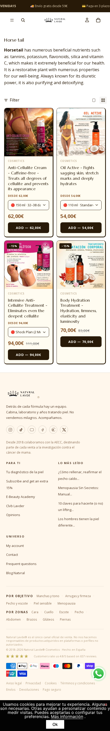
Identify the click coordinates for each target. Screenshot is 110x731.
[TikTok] (21, 430)
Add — (28, 227)
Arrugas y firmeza (78, 596)
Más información (67, 716)
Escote (64, 612)
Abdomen (13, 619)
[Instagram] (10, 430)
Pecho (79, 612)
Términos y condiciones (77, 683)
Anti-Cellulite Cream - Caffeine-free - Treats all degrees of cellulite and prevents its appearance (28, 178)
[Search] (23, 20)
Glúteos (48, 619)
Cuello (48, 612)
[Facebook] (42, 430)
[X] (64, 430)
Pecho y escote (17, 603)
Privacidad (33, 683)
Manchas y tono (48, 596)
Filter (14, 100)
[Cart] (98, 20)
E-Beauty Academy (20, 496)
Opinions (13, 514)
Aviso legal (14, 683)
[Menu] (12, 20)
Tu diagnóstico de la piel (24, 472)
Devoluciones (29, 689)
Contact (12, 554)
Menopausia (66, 603)
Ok (55, 724)
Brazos (32, 619)
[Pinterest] (53, 430)
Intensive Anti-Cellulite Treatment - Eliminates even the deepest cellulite (27, 308)
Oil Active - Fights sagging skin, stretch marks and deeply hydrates (79, 175)
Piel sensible (43, 603)
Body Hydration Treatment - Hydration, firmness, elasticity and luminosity (78, 311)
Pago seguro (52, 689)
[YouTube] (32, 430)
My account (15, 545)
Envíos (10, 689)
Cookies (51, 683)
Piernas (65, 619)
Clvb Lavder (15, 506)
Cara (34, 612)
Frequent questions (21, 563)
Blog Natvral (15, 573)
